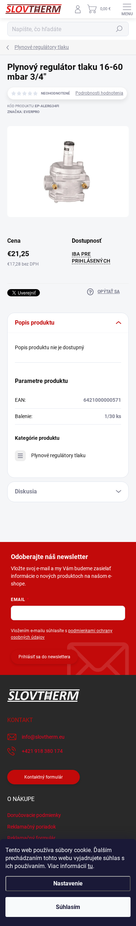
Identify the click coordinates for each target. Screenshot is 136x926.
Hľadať (119, 29)
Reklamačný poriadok (31, 827)
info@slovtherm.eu (43, 737)
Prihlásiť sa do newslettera (44, 656)
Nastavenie (68, 883)
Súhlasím (68, 907)
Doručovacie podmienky (34, 815)
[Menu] (127, 9)
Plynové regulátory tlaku (58, 455)
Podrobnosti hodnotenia (99, 93)
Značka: (23, 112)
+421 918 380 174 (42, 751)
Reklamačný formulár (31, 838)
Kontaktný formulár (43, 777)
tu (90, 866)
